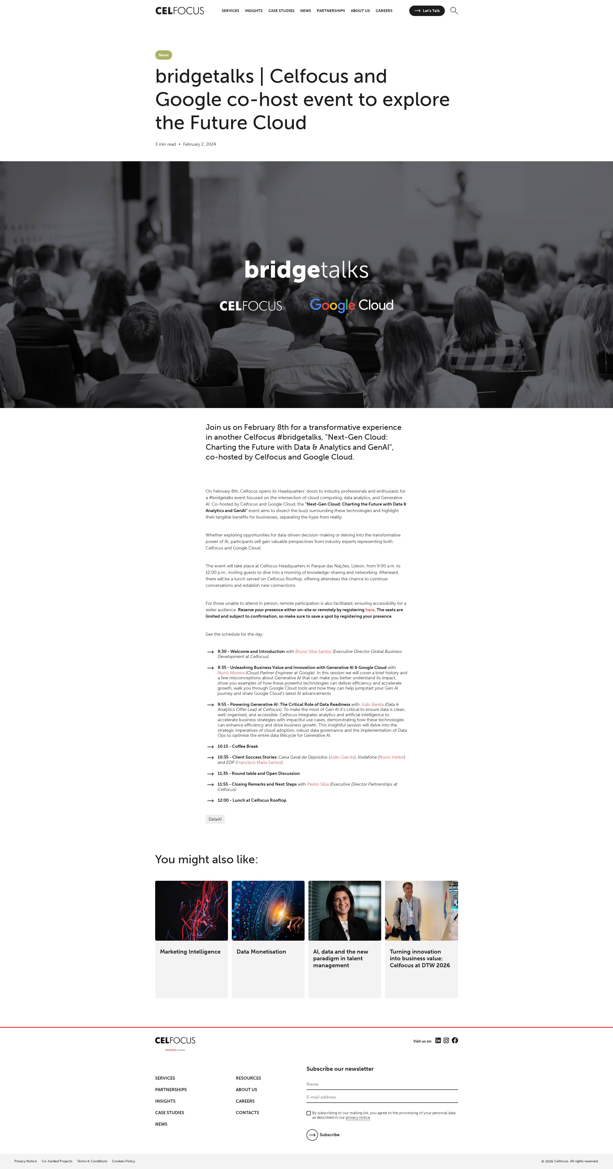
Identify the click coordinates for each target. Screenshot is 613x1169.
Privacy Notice (25, 1161)
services (230, 10)
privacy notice (358, 1117)
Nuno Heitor (391, 757)
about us (360, 10)
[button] (230, 10)
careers (384, 10)
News (305, 10)
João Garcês (342, 757)
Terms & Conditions (92, 1161)
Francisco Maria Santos (259, 762)
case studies (281, 10)
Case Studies (169, 1112)
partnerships (331, 10)
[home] (180, 11)
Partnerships (171, 1089)
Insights (165, 1101)
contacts (247, 1112)
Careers (245, 1101)
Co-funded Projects (57, 1161)
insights (254, 10)
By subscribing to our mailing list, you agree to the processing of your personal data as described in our (383, 1115)
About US (246, 1089)
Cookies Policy (123, 1161)
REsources (248, 1078)
